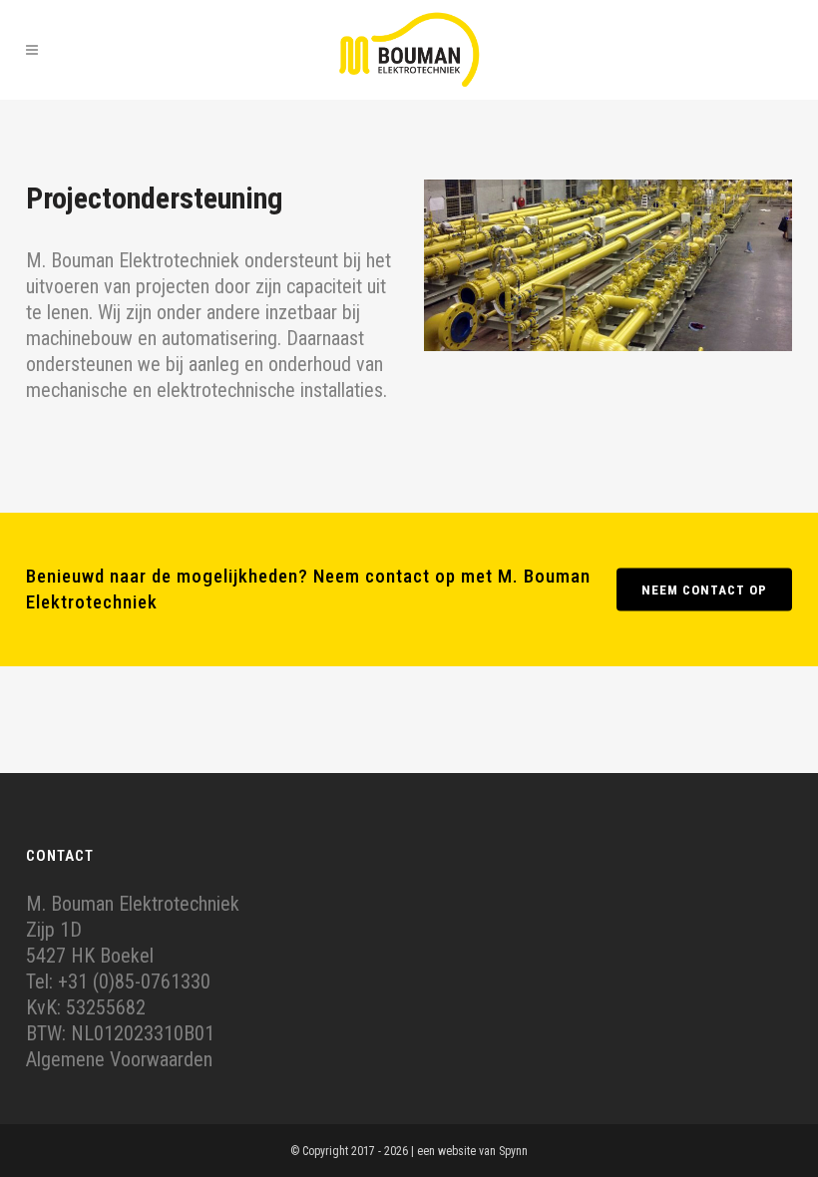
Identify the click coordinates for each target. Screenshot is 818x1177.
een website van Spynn (472, 1151)
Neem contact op (704, 589)
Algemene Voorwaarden (119, 1059)
